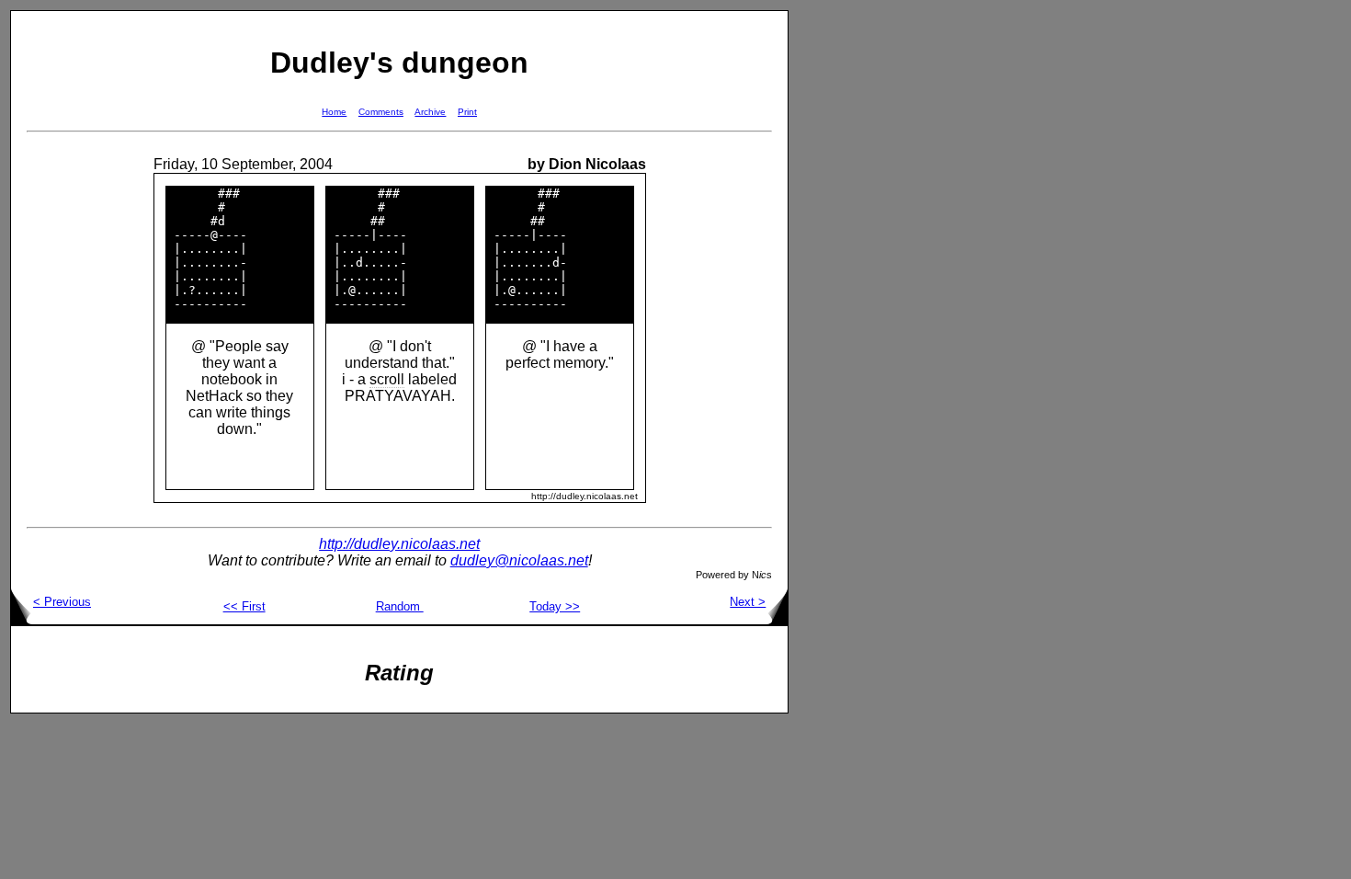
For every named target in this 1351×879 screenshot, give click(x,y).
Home (334, 112)
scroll (386, 379)
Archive (430, 112)
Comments (380, 112)
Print (467, 112)
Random (400, 606)
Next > (748, 602)
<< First (244, 606)
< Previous (62, 602)
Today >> (554, 606)
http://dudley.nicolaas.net (399, 544)
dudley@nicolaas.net (519, 560)
